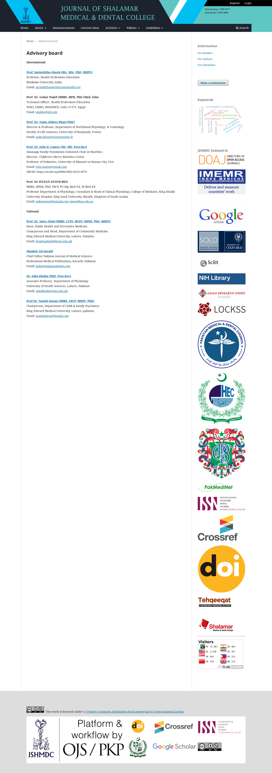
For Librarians (206, 65)
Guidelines (153, 28)
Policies (132, 28)
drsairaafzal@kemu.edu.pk (54, 241)
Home (24, 28)
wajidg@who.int (46, 112)
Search (244, 28)
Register (235, 3)
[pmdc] (222, 367)
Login (248, 3)
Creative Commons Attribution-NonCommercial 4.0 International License (135, 711)
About (39, 28)
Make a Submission (213, 83)
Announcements (63, 28)
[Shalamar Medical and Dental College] (217, 630)
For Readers (205, 53)
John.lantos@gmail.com (51, 167)
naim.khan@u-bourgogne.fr (54, 137)
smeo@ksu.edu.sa (81, 201)
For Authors (205, 59)
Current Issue (90, 28)
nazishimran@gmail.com (52, 316)
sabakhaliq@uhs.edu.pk (52, 291)
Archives (112, 28)
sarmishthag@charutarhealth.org (58, 87)
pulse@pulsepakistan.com (53, 266)
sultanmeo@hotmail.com (52, 201)
